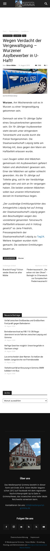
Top (24, 36)
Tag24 (40, 236)
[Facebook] (6, 527)
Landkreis (25, 31)
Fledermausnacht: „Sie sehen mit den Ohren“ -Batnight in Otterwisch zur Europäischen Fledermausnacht (36, 275)
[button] (4, 3)
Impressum (35, 537)
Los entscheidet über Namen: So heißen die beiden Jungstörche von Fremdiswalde (23, 358)
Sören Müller (11, 65)
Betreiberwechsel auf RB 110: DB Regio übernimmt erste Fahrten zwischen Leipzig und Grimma (25, 335)
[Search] (46, 3)
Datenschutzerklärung (19, 537)
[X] (36, 527)
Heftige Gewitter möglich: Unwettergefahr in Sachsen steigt (24, 347)
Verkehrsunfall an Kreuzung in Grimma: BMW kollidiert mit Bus (24, 369)
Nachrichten (14, 31)
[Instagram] (14, 527)
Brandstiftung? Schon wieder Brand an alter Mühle (13, 272)
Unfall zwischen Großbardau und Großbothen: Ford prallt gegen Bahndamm (24, 322)
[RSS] (29, 527)
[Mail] (21, 527)
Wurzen (21, 258)
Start (5, 31)
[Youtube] (44, 527)
